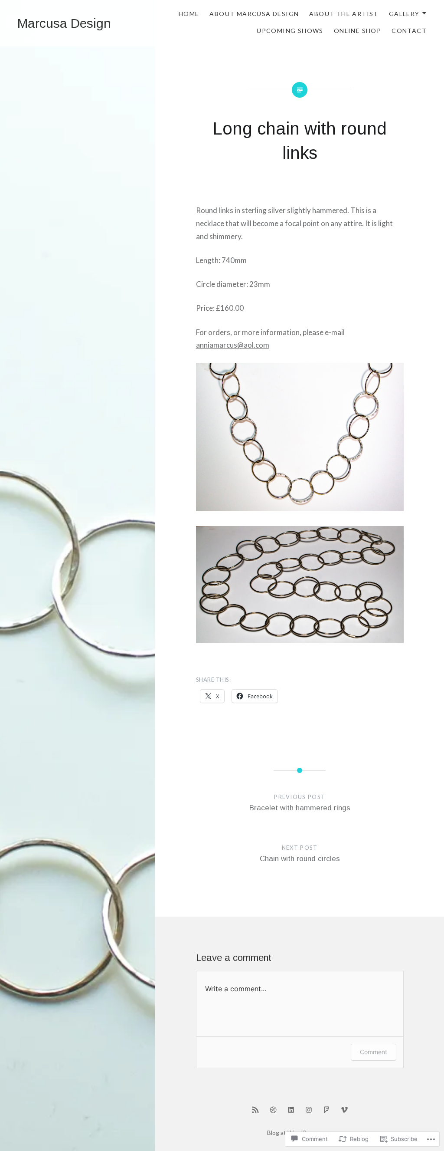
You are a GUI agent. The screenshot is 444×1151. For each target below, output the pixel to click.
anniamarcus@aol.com (232, 344)
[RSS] (255, 1109)
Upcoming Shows (290, 30)
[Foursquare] (326, 1109)
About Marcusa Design (254, 13)
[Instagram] (308, 1109)
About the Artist (343, 13)
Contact (409, 30)
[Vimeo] (344, 1109)
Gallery (404, 13)
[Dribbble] (273, 1109)
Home (189, 13)
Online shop (357, 30)
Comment (373, 1052)
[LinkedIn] (291, 1109)
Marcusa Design (64, 23)
